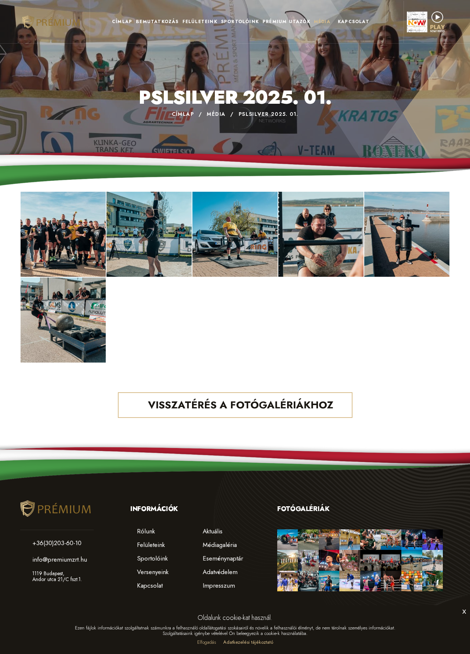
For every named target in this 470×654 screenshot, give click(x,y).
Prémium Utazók (286, 21)
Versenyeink (152, 571)
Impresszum (218, 585)
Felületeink (199, 21)
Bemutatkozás (157, 21)
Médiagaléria (219, 544)
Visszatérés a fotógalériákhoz (239, 404)
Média (322, 21)
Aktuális (212, 531)
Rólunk (145, 531)
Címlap (122, 21)
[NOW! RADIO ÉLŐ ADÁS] (426, 21)
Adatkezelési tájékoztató (248, 642)
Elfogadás (206, 642)
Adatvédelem (219, 571)
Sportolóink (240, 21)
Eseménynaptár (222, 558)
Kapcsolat (353, 21)
